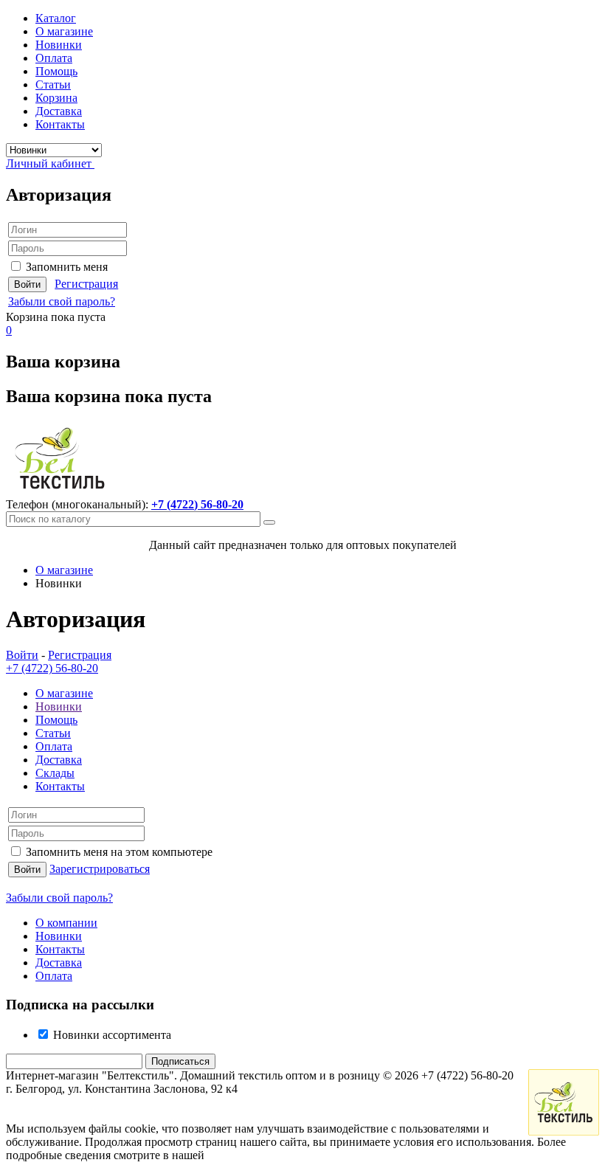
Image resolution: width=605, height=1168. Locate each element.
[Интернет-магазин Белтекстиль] (60, 491)
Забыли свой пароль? (61, 301)
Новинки (58, 44)
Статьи (53, 84)
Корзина (56, 97)
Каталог (55, 18)
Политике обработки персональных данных (318, 1155)
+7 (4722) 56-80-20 (197, 504)
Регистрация (86, 283)
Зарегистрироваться (99, 869)
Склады (55, 773)
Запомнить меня (67, 266)
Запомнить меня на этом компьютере (119, 852)
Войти (22, 655)
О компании (66, 922)
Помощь (56, 71)
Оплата (53, 58)
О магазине (64, 31)
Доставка (58, 111)
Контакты (60, 124)
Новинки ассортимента (110, 1035)
